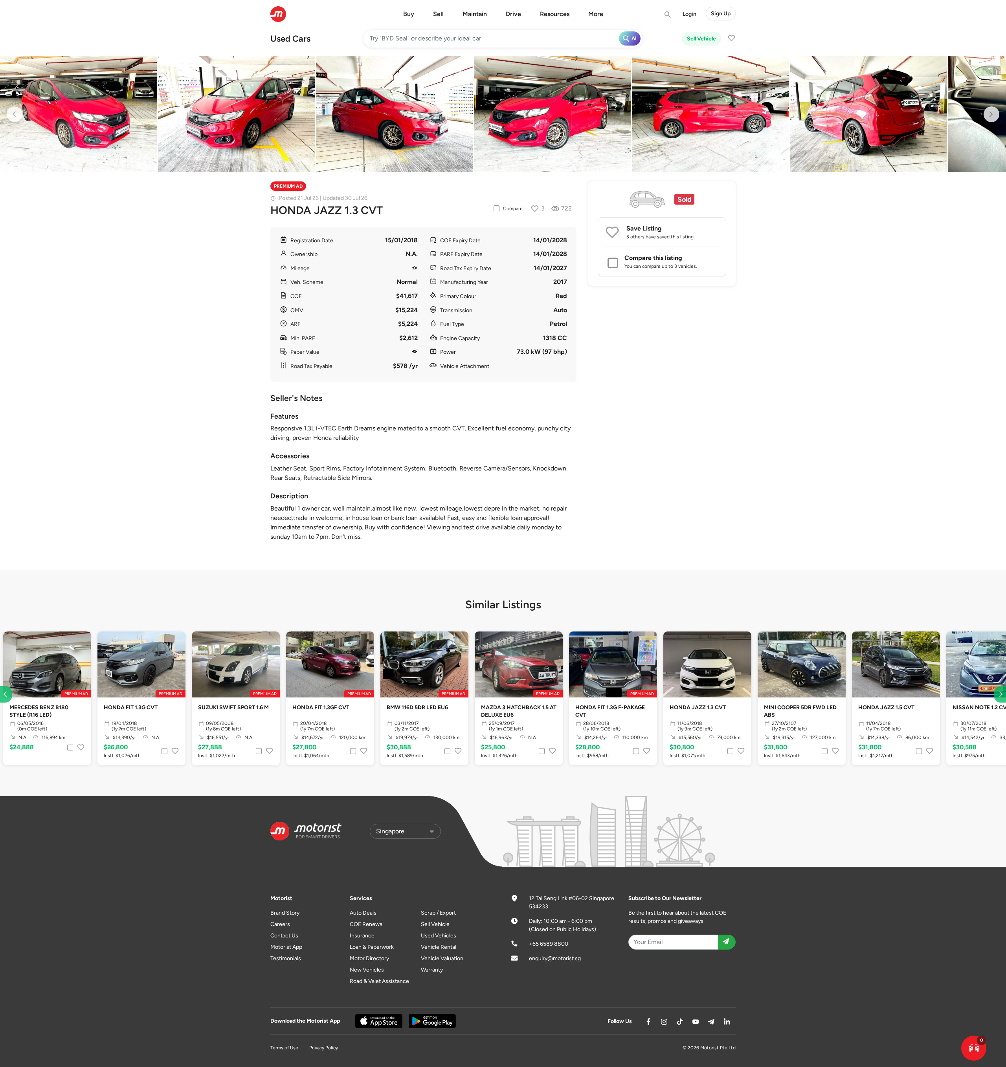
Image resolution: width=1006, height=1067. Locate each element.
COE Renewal (367, 924)
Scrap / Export (438, 913)
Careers (280, 924)
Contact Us (284, 935)
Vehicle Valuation (442, 958)
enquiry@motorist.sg (555, 958)
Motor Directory (369, 958)
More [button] (595, 14)
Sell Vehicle (701, 38)
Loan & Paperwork (372, 947)
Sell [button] (438, 14)
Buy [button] (408, 14)
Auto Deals (363, 913)
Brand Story (284, 913)
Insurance (362, 935)
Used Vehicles (438, 935)
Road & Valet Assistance (379, 981)
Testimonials (285, 958)
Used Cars (290, 38)
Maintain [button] (475, 14)
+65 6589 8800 (548, 944)
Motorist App (286, 947)
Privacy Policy (323, 1048)
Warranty (432, 969)
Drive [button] (513, 14)
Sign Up (721, 13)
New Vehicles (367, 969)
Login (689, 14)
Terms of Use (284, 1048)
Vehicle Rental (438, 947)
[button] (973, 1048)
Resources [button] (554, 14)
